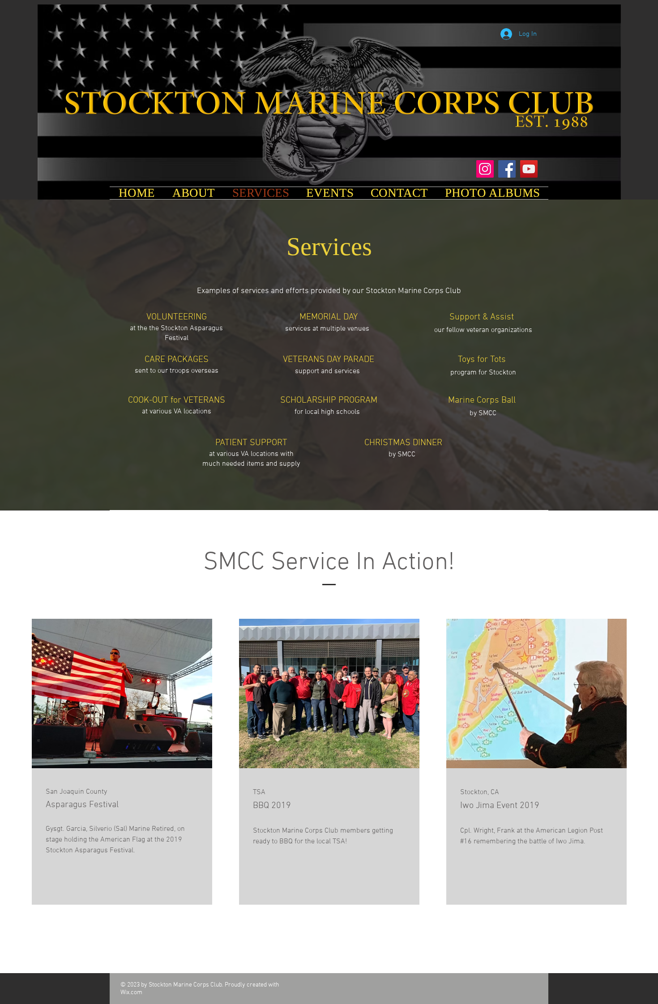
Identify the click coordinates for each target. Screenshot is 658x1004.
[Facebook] (507, 169)
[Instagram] (485, 169)
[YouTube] (529, 169)
